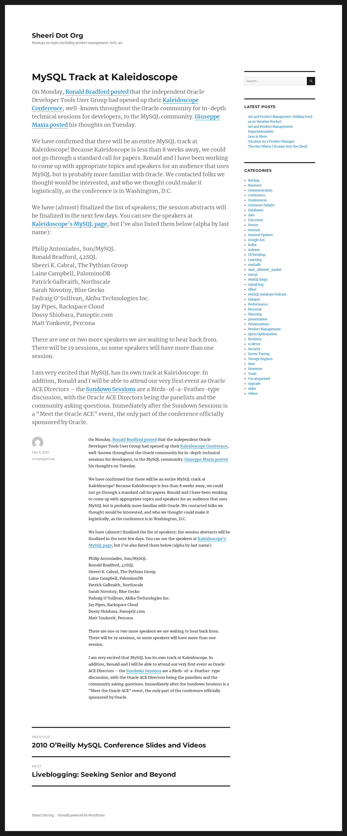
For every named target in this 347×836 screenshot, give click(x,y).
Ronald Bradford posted (97, 91)
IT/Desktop (256, 255)
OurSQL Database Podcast (267, 294)
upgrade (254, 384)
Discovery (255, 220)
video (252, 389)
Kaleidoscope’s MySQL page (69, 223)
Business (255, 185)
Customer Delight (261, 205)
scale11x (254, 344)
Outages (254, 299)
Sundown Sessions (111, 389)
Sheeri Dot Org (57, 35)
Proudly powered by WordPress (81, 815)
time (251, 364)
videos (253, 394)
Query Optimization (262, 334)
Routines (255, 339)
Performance (258, 304)
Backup (253, 180)
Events (253, 225)
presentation (257, 319)
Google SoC (256, 240)
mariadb (254, 265)
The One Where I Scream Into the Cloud (277, 146)
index (252, 245)
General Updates (260, 235)
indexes (254, 250)
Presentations (258, 324)
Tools (252, 374)
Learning (255, 260)
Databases (255, 210)
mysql (252, 275)
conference (256, 195)
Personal (254, 309)
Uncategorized (259, 379)
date (251, 215)
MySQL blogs (258, 280)
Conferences (257, 200)
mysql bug (256, 285)
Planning (255, 314)
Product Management (264, 329)
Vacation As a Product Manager (271, 141)
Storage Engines (260, 359)
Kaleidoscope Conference (203, 446)
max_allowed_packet (264, 270)
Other (252, 289)
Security (254, 349)
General (254, 230)
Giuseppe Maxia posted (206, 459)
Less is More (257, 137)
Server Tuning (259, 354)
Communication (260, 190)
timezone (255, 369)
